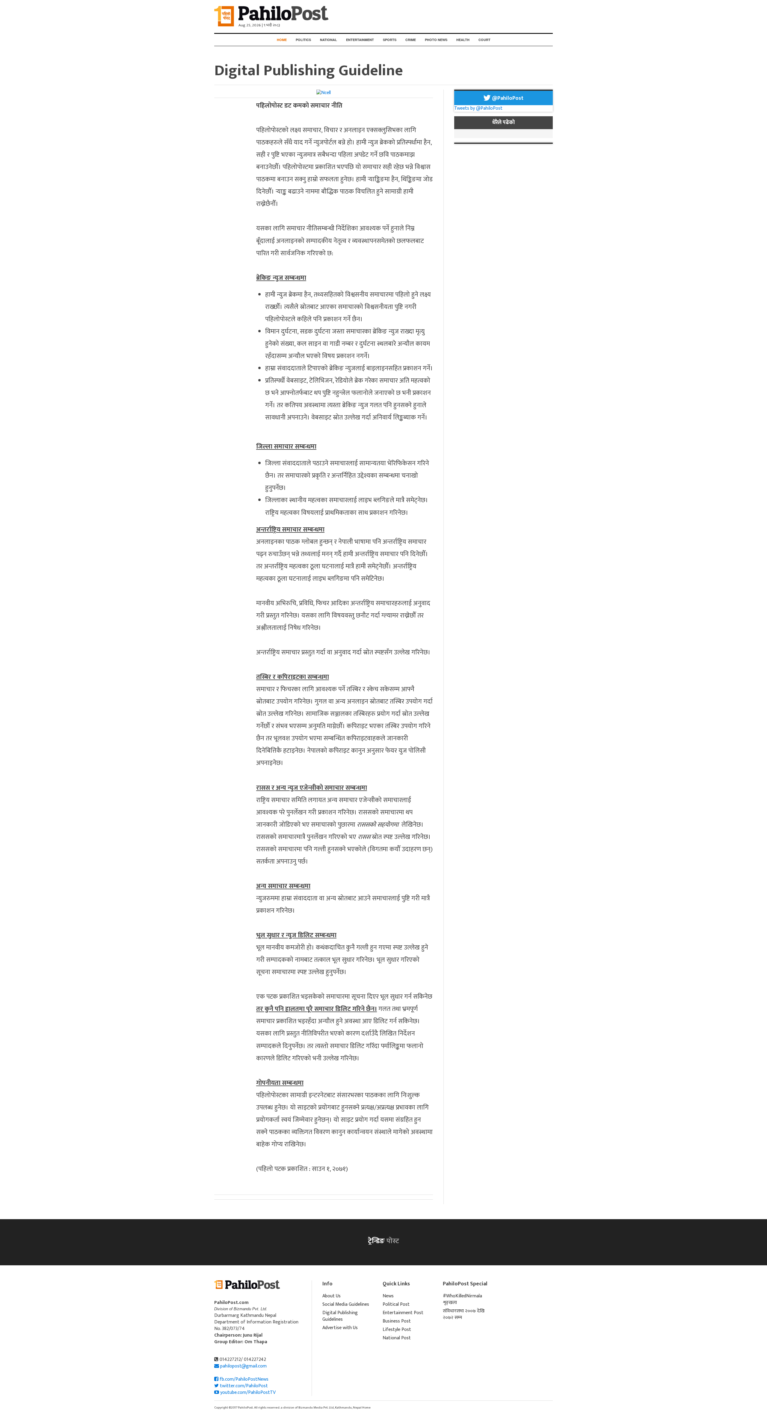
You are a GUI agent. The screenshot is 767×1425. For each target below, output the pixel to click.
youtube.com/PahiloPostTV (247, 1392)
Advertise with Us (340, 1328)
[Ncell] (323, 93)
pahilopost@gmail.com (243, 1366)
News (388, 1296)
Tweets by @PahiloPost (478, 108)
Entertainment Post (403, 1313)
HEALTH (462, 39)
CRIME (410, 39)
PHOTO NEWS (436, 39)
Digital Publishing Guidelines (340, 1316)
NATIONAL (328, 39)
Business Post (397, 1321)
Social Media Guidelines (345, 1304)
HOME (282, 39)
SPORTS (389, 39)
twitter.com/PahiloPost (243, 1386)
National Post (397, 1338)
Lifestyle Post (397, 1330)
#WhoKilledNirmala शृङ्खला (462, 1299)
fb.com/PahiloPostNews (243, 1379)
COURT (484, 39)
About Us (331, 1296)
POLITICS (303, 39)
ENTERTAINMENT (360, 39)
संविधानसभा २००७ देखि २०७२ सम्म (463, 1314)
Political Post (396, 1304)
